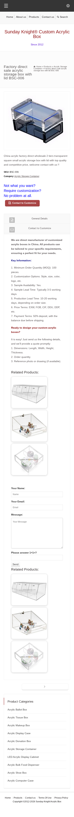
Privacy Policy (61, 798)
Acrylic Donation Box (19, 741)
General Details (40, 218)
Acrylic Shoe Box (17, 772)
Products (34, 16)
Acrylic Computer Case (21, 780)
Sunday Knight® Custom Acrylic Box (37, 34)
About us (21, 16)
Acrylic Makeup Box (19, 725)
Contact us (48, 16)
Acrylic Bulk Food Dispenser (23, 764)
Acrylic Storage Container (26, 176)
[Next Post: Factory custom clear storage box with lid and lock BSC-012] (45, 687)
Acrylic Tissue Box (18, 717)
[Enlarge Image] (37, 94)
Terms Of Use (45, 798)
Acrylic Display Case (19, 733)
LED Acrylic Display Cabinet (23, 756)
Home (9, 16)
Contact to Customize (24, 203)
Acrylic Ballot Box (17, 709)
